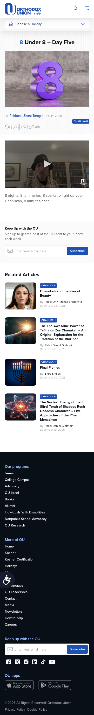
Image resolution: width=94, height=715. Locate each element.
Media (9, 605)
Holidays (11, 566)
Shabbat (15, 116)
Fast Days (16, 97)
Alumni (10, 506)
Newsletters (14, 612)
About (9, 579)
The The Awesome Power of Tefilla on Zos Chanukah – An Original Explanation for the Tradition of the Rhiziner (63, 332)
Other (13, 106)
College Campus (17, 480)
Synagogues (14, 585)
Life (7, 572)
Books (9, 499)
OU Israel (12, 493)
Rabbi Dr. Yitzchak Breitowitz (63, 302)
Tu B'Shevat (17, 139)
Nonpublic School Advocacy (26, 519)
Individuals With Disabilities (25, 512)
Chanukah (16, 52)
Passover (15, 70)
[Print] (37, 127)
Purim (13, 61)
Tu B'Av (14, 130)
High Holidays (19, 34)
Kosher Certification (19, 559)
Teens (9, 473)
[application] (47, 164)
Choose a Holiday (28, 24)
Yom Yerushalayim (18, 192)
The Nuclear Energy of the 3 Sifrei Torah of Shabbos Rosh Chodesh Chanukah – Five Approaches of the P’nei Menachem (62, 411)
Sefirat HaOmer (20, 79)
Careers (11, 625)
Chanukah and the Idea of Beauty (60, 293)
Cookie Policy (37, 709)
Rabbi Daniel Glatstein (59, 345)
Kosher (10, 553)
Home (9, 546)
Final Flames (50, 367)
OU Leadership (16, 592)
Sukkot (14, 43)
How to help (14, 618)
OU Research (15, 525)
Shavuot (15, 88)
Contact (10, 598)
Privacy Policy (15, 709)
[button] (47, 164)
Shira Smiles (53, 374)
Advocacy (12, 486)
